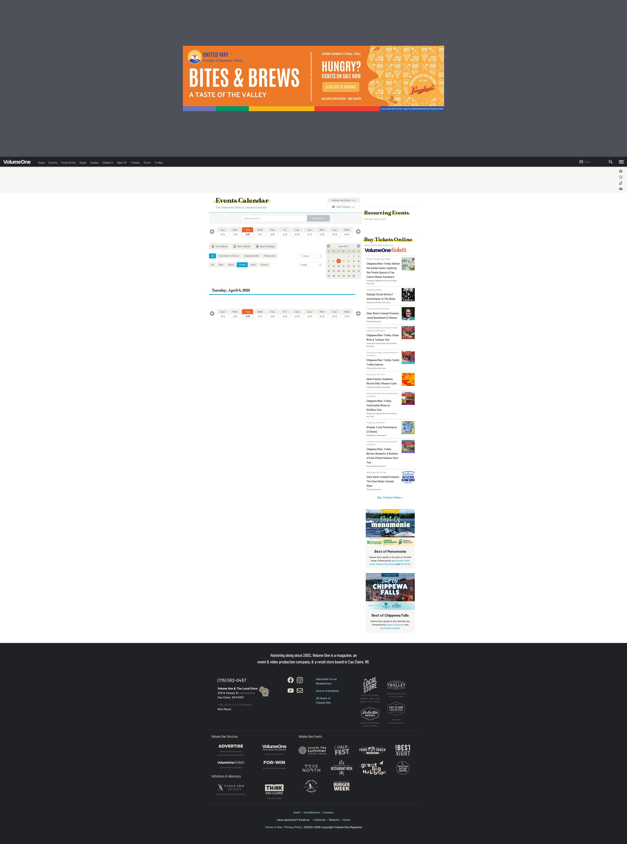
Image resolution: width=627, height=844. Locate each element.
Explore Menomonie (386, 564)
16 (354, 266)
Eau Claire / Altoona (229, 255)
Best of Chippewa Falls (390, 615)
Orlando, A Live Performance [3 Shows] (382, 429)
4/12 (322, 232)
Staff (296, 812)
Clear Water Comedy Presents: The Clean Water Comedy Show (383, 481)
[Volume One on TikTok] (621, 183)
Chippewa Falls (251, 255)
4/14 (347, 232)
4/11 (309, 232)
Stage (242, 264)
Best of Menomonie (390, 551)
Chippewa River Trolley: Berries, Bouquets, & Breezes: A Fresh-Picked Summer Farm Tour (382, 455)
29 (349, 276)
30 (354, 276)
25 (329, 276)
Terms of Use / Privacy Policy (283, 827)
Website (334, 819)
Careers (328, 812)
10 (359, 261)
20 (339, 271)
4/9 (285, 232)
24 (359, 271)
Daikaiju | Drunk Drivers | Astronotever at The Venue (381, 296)
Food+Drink (68, 162)
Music (231, 264)
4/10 (297, 232)
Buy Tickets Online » (390, 497)
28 (344, 276)
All (212, 255)
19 (334, 271)
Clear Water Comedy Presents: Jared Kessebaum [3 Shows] (383, 315)
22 (349, 271)
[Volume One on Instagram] (621, 177)
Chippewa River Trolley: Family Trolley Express (383, 362)
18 (329, 271)
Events (52, 162)
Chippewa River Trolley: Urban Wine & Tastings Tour (383, 337)
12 (334, 266)
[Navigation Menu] (621, 162)
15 (349, 266)
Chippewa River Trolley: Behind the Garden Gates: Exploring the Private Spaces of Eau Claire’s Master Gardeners (383, 270)
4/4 (222, 232)
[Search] (611, 162)
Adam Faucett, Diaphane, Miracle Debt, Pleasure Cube (382, 381)
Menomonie (269, 255)
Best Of (122, 162)
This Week (221, 246)
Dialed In (108, 162)
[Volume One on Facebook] (621, 171)
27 (339, 276)
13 (339, 266)
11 (328, 266)
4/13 (334, 232)
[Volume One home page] (19, 163)
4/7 (260, 232)
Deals (83, 162)
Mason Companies (395, 624)
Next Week (243, 246)
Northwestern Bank (390, 628)
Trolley (158, 162)
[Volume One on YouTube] (621, 189)
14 (344, 266)
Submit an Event (343, 200)
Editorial (319, 819)
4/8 (272, 232)
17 (359, 266)
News (41, 162)
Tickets (135, 162)
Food (253, 264)
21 (344, 271)
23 (354, 271)
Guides (94, 162)
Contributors (312, 812)
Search (318, 218)
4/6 (247, 232)
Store (147, 162)
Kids (221, 264)
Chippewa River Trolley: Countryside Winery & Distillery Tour (379, 405)
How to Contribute (327, 690)
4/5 (235, 232)
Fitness (264, 264)
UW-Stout (405, 564)
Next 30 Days (267, 246)
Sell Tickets (345, 206)
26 (334, 276)
